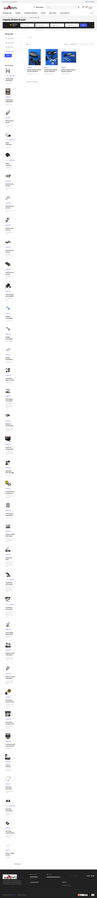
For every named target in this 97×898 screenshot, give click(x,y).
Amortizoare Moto (9, 518)
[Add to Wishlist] (40, 50)
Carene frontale (9, 104)
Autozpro (14, 895)
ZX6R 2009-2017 (9, 83)
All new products (17, 863)
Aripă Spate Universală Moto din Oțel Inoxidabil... (10, 400)
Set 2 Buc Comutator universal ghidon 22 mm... (9, 810)
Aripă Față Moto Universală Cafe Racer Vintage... (9, 559)
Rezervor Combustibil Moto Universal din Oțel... (10, 425)
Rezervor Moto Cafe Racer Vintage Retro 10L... (10, 535)
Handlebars (8, 857)
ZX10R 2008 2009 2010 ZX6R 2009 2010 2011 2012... (9, 80)
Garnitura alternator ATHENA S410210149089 (10, 788)
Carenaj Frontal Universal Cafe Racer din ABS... (10, 745)
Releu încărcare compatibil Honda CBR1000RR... (10, 164)
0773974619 (33, 877)
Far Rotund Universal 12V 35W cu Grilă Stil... (10, 701)
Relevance (82, 44)
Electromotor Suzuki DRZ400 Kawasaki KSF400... (10, 122)
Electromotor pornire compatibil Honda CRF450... (10, 207)
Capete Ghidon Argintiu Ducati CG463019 (68, 70)
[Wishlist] (83, 7)
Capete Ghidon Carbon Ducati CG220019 (34, 70)
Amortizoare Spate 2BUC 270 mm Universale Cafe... (9, 515)
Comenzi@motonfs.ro (53, 877)
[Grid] (27, 44)
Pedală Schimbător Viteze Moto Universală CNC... (9, 317)
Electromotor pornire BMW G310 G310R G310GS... (10, 295)
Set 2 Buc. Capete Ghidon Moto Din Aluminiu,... (10, 832)
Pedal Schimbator (9, 320)
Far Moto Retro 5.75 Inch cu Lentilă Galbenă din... (10, 492)
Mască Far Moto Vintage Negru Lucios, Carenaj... (10, 472)
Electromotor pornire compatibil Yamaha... (10, 273)
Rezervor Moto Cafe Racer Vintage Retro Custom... (10, 654)
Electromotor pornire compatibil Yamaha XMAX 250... (10, 229)
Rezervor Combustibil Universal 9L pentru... (9, 448)
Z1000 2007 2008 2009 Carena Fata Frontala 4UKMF (9, 101)
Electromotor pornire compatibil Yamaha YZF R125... (10, 251)
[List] (29, 44)
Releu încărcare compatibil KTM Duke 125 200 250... (10, 144)
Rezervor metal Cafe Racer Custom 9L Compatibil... (10, 678)
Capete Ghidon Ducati (31, 73)
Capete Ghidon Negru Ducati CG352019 (51, 70)
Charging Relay (9, 147)
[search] (78, 7)
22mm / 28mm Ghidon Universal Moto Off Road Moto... (10, 854)
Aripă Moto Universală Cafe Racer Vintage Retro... (9, 584)
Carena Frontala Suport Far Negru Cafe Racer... (9, 766)
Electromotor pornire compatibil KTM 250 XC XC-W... (10, 185)
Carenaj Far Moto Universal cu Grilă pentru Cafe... (10, 379)
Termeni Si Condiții (66, 885)
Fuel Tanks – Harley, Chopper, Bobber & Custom (9, 430)
